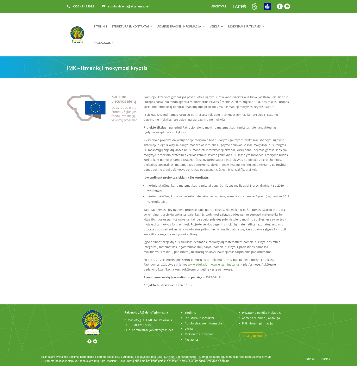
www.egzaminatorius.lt (226, 264)
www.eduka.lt (197, 264)
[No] (352, 359)
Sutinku (310, 358)
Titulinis (100, 26)
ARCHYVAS (218, 6)
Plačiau (325, 358)
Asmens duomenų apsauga (261, 318)
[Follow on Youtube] (287, 6)
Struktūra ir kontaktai (130, 26)
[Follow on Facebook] (280, 6)
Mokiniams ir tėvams (244, 26)
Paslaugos (102, 43)
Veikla (214, 26)
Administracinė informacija (179, 26)
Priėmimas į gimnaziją (257, 323)
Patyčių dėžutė (252, 336)
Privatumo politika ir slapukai (262, 313)
